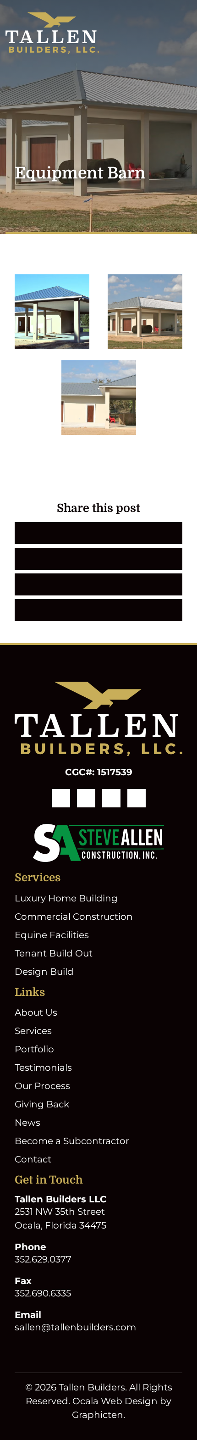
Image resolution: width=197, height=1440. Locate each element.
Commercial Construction (74, 916)
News (27, 1122)
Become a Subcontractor (72, 1140)
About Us (36, 1012)
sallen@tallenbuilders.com (75, 1327)
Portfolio (34, 1049)
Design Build (44, 971)
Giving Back (42, 1104)
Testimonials (43, 1067)
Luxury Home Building (66, 898)
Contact (33, 1159)
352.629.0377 (43, 1259)
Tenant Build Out (54, 953)
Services (33, 1030)
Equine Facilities (52, 934)
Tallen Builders (92, 1387)
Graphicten (97, 1414)
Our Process (42, 1085)
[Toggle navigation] (186, 33)
